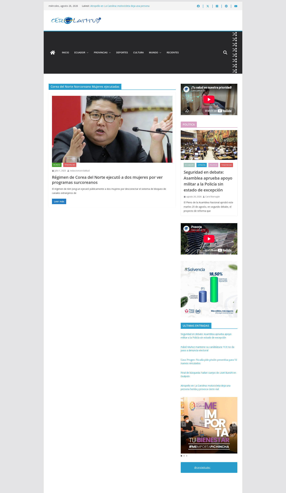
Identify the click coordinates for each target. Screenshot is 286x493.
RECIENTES (173, 52)
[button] (87, 52)
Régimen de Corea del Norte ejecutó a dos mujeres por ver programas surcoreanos (107, 179)
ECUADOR (79, 52)
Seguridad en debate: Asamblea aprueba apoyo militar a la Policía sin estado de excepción (208, 181)
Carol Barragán (212, 196)
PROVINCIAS (101, 52)
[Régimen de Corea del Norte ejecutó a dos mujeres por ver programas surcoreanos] (112, 129)
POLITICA (213, 165)
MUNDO (153, 52)
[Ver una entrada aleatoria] (234, 34)
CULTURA (138, 52)
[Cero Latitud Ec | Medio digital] (52, 52)
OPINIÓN (201, 165)
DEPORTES (122, 52)
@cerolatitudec (202, 467)
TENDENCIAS (70, 165)
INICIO (65, 52)
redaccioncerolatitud (80, 170)
